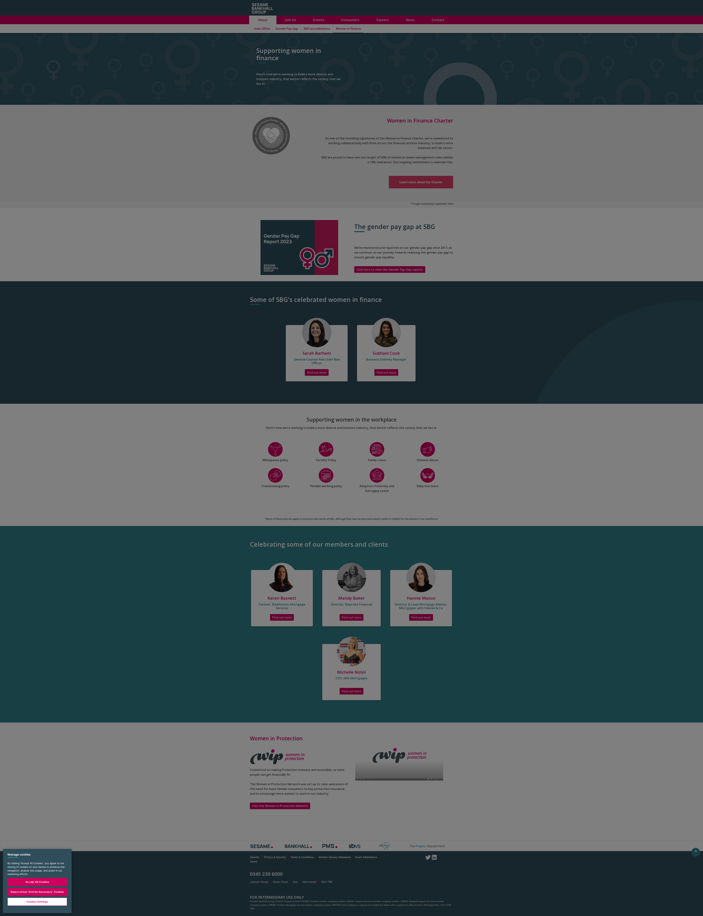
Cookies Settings (37, 901)
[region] (37, 881)
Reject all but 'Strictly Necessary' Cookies (37, 891)
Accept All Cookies (37, 881)
